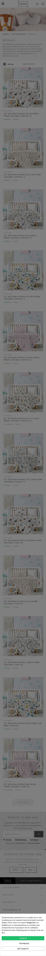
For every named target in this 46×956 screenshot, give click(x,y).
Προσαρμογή (23, 943)
